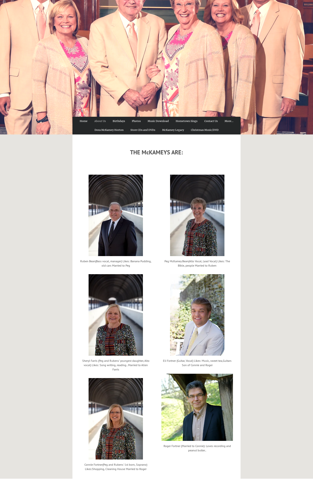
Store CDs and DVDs (142, 130)
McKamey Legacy (173, 130)
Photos (136, 121)
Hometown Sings (186, 121)
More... (229, 121)
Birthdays (119, 121)
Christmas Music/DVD (205, 130)
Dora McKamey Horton (109, 130)
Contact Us (211, 121)
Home (83, 121)
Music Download (158, 121)
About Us (100, 121)
